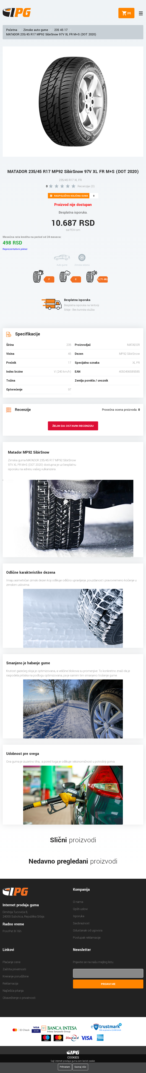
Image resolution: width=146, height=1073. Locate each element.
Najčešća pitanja (13, 991)
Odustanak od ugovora (87, 930)
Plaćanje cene (11, 962)
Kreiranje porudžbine (16, 976)
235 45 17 (61, 30)
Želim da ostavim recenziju (73, 425)
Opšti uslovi (80, 909)
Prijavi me (108, 984)
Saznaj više (80, 1067)
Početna (11, 30)
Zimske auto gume (35, 30)
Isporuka (78, 916)
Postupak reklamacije (87, 938)
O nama (78, 902)
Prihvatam (65, 1067)
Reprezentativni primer (15, 249)
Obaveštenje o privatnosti (19, 998)
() (128, 13)
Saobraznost (81, 923)
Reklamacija (10, 983)
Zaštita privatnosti (14, 969)
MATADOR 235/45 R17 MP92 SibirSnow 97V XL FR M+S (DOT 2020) (51, 34)
